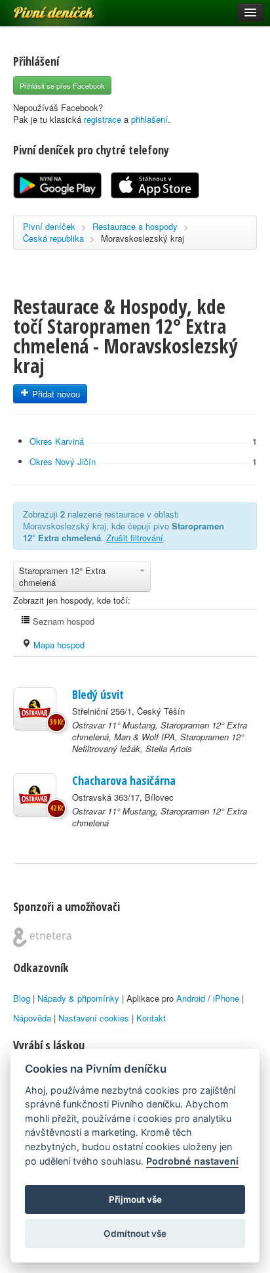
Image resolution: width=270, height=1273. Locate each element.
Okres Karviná (56, 441)
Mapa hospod (58, 644)
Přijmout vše (135, 1199)
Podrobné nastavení (192, 1161)
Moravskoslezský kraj (142, 238)
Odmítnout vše (135, 1233)
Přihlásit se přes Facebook (62, 85)
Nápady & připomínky (78, 998)
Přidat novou (54, 394)
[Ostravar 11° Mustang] (34, 708)
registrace (102, 119)
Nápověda (32, 1018)
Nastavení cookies (93, 1018)
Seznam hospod (62, 621)
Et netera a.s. (42, 937)
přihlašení (149, 119)
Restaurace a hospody (135, 226)
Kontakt (151, 1018)
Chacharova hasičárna (124, 780)
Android (190, 998)
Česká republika (53, 238)
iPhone (226, 998)
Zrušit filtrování (134, 537)
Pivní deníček (39, 8)
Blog (21, 998)
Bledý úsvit (98, 694)
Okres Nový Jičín (62, 461)
